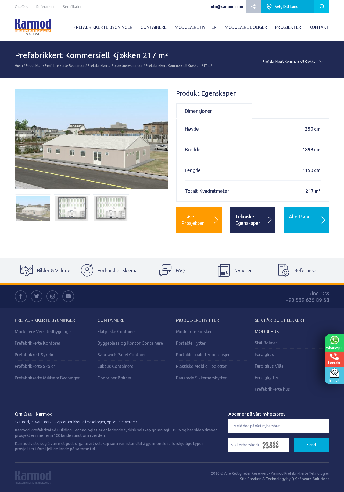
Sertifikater (72, 7)
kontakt (334, 363)
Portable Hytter (191, 343)
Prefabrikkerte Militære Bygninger (47, 377)
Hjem (19, 65)
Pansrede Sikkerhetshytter (201, 377)
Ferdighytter (266, 377)
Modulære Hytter (197, 320)
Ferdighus (264, 354)
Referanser (45, 7)
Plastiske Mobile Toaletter (201, 366)
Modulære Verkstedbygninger (43, 331)
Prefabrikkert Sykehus (36, 354)
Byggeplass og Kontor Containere (130, 343)
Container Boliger (114, 377)
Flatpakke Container (117, 331)
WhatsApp (334, 348)
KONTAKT (319, 27)
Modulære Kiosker (194, 331)
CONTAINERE (154, 27)
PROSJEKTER (288, 27)
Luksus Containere (115, 366)
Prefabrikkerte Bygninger (65, 65)
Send (311, 445)
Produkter (34, 65)
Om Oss (21, 7)
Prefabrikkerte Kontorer (37, 343)
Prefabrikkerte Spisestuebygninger (115, 65)
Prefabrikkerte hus (272, 389)
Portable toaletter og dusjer (203, 354)
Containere (111, 320)
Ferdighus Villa (269, 366)
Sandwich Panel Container (123, 354)
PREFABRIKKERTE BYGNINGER (103, 27)
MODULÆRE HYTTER (196, 27)
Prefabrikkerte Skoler (35, 366)
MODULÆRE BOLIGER (246, 27)
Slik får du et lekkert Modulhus (280, 325)
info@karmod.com (226, 7)
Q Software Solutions (310, 479)
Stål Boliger (266, 342)
